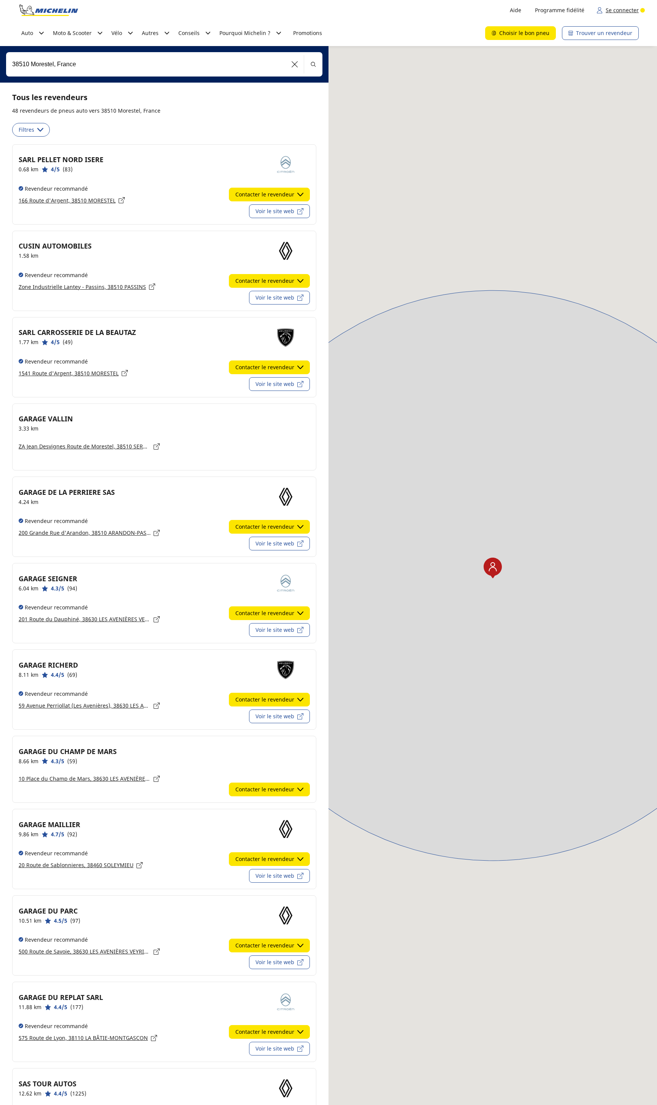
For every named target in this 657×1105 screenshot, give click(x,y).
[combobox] (164, 64)
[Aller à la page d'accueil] (48, 10)
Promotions (307, 33)
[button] (295, 64)
